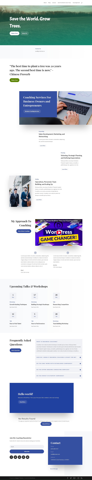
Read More (22, 402)
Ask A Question (15, 350)
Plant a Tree (14, 33)
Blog (49, 2)
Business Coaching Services (32, 111)
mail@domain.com (55, 454)
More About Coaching (23, 231)
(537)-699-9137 (54, 449)
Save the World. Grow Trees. (64, 2)
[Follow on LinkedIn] (19, 457)
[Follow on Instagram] (23, 457)
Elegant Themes (19, 478)
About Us (24, 33)
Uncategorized (76, 2)
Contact (54, 2)
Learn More (42, 145)
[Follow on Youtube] (27, 457)
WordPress (32, 478)
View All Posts (46, 424)
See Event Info (13, 307)
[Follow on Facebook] (11, 457)
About (45, 2)
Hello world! (25, 394)
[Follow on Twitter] (15, 457)
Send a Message (54, 468)
